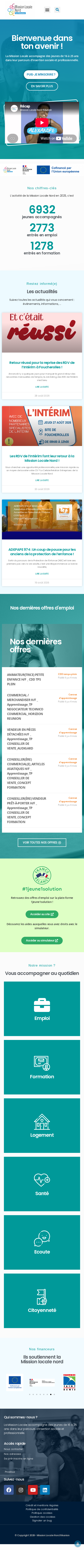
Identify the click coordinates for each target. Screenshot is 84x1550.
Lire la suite (42, 387)
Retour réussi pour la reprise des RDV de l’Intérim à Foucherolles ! (41, 364)
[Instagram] (21, 1490)
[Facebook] (9, 1490)
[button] (47, 10)
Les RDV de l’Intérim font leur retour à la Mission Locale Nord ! (42, 458)
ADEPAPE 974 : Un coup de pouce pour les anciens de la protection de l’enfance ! (42, 551)
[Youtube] (33, 1490)
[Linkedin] (45, 1490)
